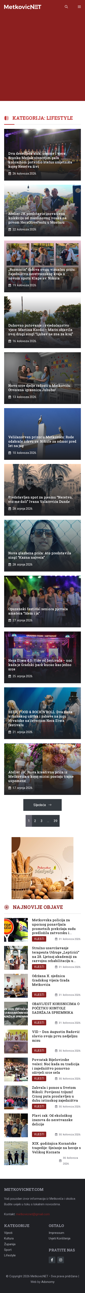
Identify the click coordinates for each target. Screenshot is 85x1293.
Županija (9, 1244)
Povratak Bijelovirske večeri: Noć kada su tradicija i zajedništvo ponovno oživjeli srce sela (55, 1066)
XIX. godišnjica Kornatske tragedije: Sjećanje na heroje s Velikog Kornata (56, 1147)
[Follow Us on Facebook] (52, 1260)
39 (55, 821)
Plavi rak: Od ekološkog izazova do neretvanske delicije (52, 1119)
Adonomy (47, 1282)
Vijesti (39, 939)
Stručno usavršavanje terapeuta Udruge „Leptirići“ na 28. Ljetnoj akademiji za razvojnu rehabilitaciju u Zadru (55, 956)
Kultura (9, 1238)
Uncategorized (45, 1163)
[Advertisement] (42, 58)
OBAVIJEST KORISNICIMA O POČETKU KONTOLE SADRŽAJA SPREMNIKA (55, 1008)
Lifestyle (10, 1255)
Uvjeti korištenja (59, 1238)
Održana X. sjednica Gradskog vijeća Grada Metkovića (51, 980)
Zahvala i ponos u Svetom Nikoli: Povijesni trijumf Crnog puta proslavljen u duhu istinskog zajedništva (55, 1093)
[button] (66, 6)
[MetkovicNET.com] (22, 7)
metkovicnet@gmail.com (33, 1214)
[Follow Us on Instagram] (60, 1260)
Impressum (56, 1233)
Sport (8, 1250)
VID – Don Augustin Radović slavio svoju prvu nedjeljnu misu (56, 1036)
